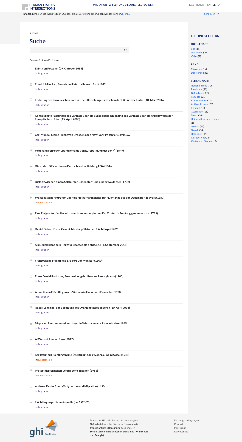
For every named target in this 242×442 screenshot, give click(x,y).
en (209, 4)
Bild (193, 48)
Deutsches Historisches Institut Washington (114, 420)
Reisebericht (198, 137)
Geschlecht (197, 111)
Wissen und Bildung (122, 4)
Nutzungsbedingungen (186, 420)
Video (194, 56)
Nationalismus (199, 85)
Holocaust (197, 133)
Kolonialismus (199, 100)
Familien (196, 96)
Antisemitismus (200, 104)
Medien (195, 126)
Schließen (211, 13)
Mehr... (126, 13)
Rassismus (197, 89)
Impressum (180, 427)
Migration (100, 4)
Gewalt (195, 130)
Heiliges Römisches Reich (205, 118)
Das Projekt (197, 4)
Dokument (197, 52)
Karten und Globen (201, 141)
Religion (196, 107)
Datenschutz (181, 431)
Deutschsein (145, 4)
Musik (194, 115)
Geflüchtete (197, 92)
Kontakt (178, 424)
